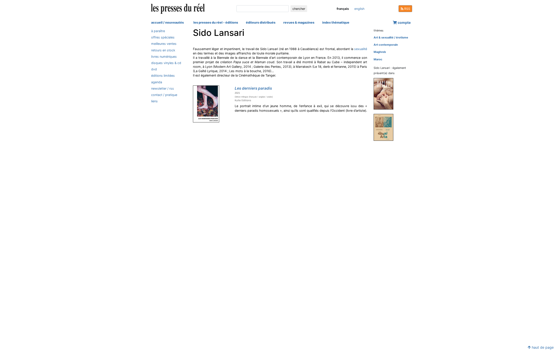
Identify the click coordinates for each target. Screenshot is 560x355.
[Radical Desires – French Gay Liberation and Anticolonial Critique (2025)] (385, 93)
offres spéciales (163, 37)
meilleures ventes (164, 43)
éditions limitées (163, 75)
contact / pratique (164, 95)
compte (404, 22)
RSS (406, 8)
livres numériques (164, 56)
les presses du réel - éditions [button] (215, 22)
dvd (154, 69)
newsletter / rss (162, 88)
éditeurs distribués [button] (260, 22)
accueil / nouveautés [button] (167, 22)
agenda (156, 82)
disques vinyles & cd (166, 63)
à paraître (158, 31)
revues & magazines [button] (298, 22)
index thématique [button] (335, 22)
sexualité (360, 49)
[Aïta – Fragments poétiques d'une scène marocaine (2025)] (385, 127)
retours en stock (163, 50)
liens (154, 101)
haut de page (542, 347)
